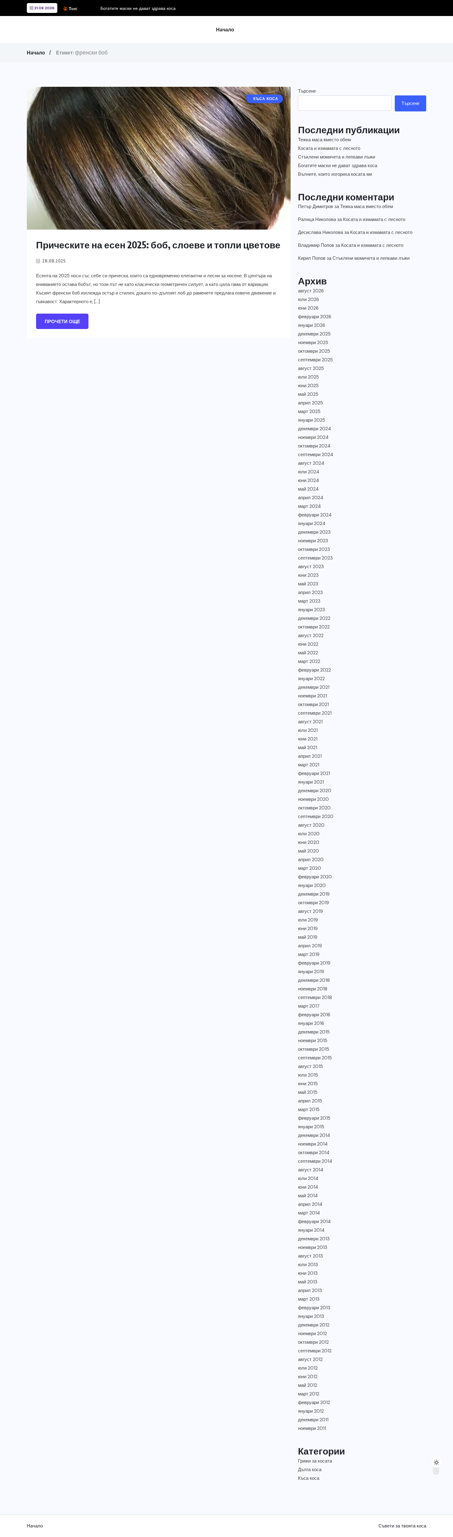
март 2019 (309, 954)
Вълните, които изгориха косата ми (335, 174)
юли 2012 (308, 1368)
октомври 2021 (313, 704)
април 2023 (310, 592)
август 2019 (310, 911)
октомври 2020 (314, 808)
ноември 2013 (312, 1247)
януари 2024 (311, 523)
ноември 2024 (313, 437)
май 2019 (307, 937)
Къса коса (308, 1478)
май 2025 (308, 394)
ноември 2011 (312, 1428)
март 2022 (309, 661)
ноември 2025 (313, 342)
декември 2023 (314, 532)
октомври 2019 (313, 903)
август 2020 (311, 825)
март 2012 (308, 1394)
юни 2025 (308, 386)
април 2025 (310, 403)
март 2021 (308, 765)
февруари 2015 (314, 1118)
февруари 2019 (314, 963)
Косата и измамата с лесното (329, 148)
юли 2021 (308, 730)
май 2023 (308, 584)
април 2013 (310, 1290)
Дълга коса (309, 1470)
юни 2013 (308, 1273)
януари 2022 (311, 679)
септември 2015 (315, 1058)
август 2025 (311, 368)
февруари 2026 (314, 317)
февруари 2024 (315, 515)
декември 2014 (314, 1135)
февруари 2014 (314, 1221)
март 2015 (309, 1109)
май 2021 (307, 747)
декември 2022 (314, 618)
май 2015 (307, 1092)
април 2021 (310, 756)
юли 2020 (309, 834)
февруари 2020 (315, 877)
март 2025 (309, 411)
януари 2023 (311, 610)
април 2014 (310, 1204)
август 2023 (311, 567)
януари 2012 (311, 1411)
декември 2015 (314, 1032)
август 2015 (310, 1066)
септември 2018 (315, 997)
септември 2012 (315, 1351)
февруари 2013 (314, 1308)
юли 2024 (308, 472)
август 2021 (310, 722)
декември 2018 (314, 980)
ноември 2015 (312, 1040)
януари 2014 (311, 1230)
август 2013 (310, 1256)
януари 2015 (311, 1127)
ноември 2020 (313, 799)
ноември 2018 (312, 989)
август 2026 (311, 291)
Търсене (307, 91)
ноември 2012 (312, 1333)
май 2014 (308, 1196)
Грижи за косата (315, 1461)
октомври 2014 (313, 1153)
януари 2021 (311, 782)
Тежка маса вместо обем (324, 140)
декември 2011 (313, 1420)
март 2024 (309, 506)
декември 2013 (314, 1239)
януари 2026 (311, 325)
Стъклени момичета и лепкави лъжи (336, 157)
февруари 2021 (314, 773)
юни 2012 (307, 1377)
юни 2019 (308, 928)
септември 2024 (315, 454)
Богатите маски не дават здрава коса (138, 8)
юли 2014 (308, 1178)
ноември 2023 (313, 541)
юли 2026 (308, 299)
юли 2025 (308, 377)
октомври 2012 (313, 1342)
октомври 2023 (314, 549)
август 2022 (311, 635)
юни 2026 (308, 308)
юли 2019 (308, 920)
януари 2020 (312, 885)
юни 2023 (308, 575)
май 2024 (308, 489)
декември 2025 (314, 334)
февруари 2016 (314, 1015)
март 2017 (309, 1006)
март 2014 (309, 1213)
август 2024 (311, 463)
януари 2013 (311, 1316)
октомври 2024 (314, 446)
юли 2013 (308, 1265)
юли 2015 (308, 1075)
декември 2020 (314, 791)
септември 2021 (315, 713)
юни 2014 (308, 1187)
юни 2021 (307, 739)
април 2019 (310, 946)
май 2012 (307, 1385)
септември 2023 (315, 558)
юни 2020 (308, 842)
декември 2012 (313, 1325)
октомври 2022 (314, 627)
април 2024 (310, 498)
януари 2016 (311, 1023)
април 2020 (311, 860)
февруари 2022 (314, 670)
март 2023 (309, 601)
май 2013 (307, 1282)
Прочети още (62, 322)
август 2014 (310, 1170)
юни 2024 (308, 480)
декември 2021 (313, 687)
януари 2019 (311, 972)
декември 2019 (314, 894)
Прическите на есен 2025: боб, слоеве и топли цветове (158, 245)
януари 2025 (311, 420)
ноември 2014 (313, 1144)
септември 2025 (315, 360)
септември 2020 (315, 816)
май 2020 (308, 851)
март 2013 (309, 1299)
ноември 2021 (312, 696)
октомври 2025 (314, 351)
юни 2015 (308, 1084)
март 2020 (309, 868)
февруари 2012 (314, 1402)
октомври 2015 (313, 1049)
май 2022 (308, 653)
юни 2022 (308, 644)
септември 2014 (315, 1161)
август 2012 (310, 1359)
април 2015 (310, 1101)
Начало (225, 29)
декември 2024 (314, 429)
